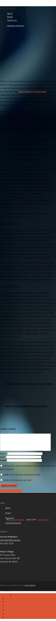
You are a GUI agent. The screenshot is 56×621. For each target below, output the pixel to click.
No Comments (43, 519)
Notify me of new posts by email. (17, 480)
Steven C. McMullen (17, 519)
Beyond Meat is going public (32, 91)
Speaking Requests (13, 523)
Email (3, 457)
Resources (10, 601)
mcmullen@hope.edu (10, 540)
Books (8, 513)
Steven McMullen (8, 7)
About (7, 508)
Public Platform (30, 585)
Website (3, 460)
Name (3, 453)
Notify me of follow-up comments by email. (21, 474)
